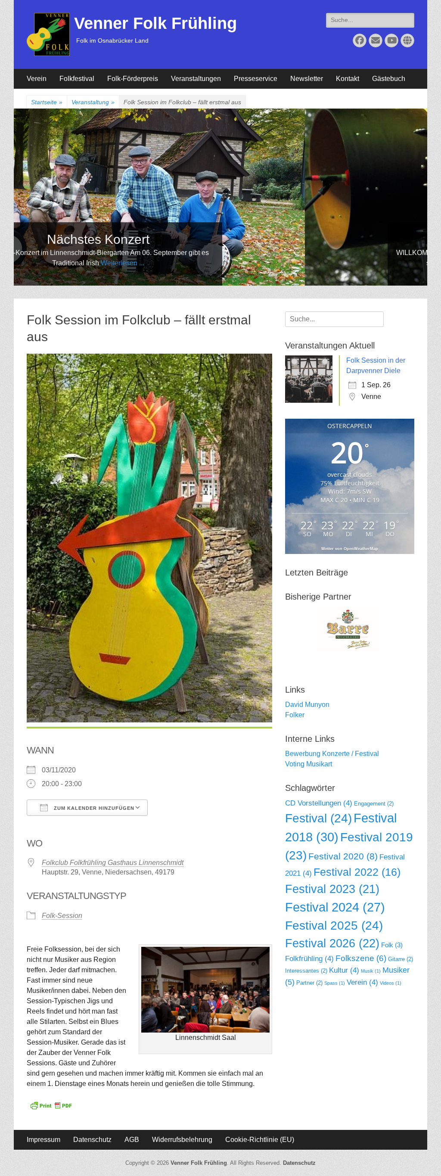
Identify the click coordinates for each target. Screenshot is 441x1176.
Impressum (43, 1139)
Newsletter (306, 78)
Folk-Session (62, 915)
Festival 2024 (335, 907)
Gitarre (400, 959)
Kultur (344, 970)
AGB (131, 1139)
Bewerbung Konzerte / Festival (332, 753)
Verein (37, 78)
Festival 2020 (343, 856)
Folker (294, 715)
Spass (334, 983)
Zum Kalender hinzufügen (93, 808)
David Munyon (307, 704)
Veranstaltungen (196, 78)
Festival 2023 (332, 889)
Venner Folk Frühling (155, 23)
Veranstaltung (93, 102)
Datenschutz (92, 1139)
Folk (392, 945)
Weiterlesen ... (413, 263)
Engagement (374, 803)
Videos (390, 983)
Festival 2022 (357, 872)
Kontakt (347, 78)
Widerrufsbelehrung (182, 1139)
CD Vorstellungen (318, 803)
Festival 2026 (332, 943)
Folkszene (360, 958)
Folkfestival (76, 78)
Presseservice (255, 78)
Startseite (46, 102)
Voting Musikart (308, 764)
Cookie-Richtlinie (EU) (259, 1139)
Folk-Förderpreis (132, 78)
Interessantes (306, 971)
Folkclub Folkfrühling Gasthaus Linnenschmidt (112, 862)
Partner (309, 983)
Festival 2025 (334, 925)
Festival (318, 818)
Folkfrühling (309, 959)
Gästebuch (388, 78)
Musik (371, 971)
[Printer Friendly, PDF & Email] (51, 1104)
